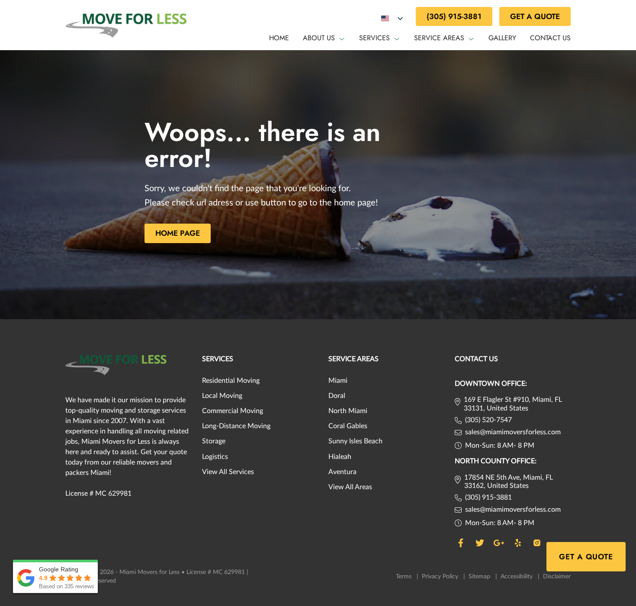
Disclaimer (557, 577)
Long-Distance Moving (236, 426)
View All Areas (350, 487)
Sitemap (483, 577)
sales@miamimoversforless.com (513, 432)
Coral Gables (347, 426)
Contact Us (550, 38)
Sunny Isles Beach (355, 441)
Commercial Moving (232, 410)
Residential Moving (231, 380)
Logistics (215, 456)
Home (279, 38)
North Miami (347, 410)
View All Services (228, 471)
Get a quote (586, 556)
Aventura (342, 471)
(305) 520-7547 (488, 420)
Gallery (502, 38)
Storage (213, 441)
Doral (336, 395)
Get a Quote (535, 16)
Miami (337, 380)
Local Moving (222, 395)
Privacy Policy (443, 577)
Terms (407, 577)
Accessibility (520, 577)
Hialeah (339, 456)
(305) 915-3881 (454, 16)
